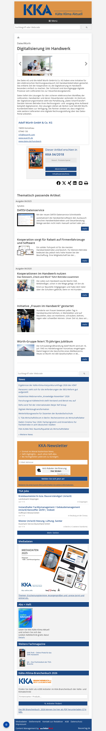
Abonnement (61, 169)
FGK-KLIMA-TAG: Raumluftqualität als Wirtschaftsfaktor (43, 429)
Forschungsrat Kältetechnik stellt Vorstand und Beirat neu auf (47, 400)
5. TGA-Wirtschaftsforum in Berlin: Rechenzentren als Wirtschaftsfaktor (51, 417)
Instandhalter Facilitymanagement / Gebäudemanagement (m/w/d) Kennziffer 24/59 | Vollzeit (49, 508)
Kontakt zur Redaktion (53, 721)
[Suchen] (87, 27)
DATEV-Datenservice (30, 210)
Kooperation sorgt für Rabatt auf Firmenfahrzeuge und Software (51, 241)
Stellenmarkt (35, 721)
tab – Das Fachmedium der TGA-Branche (39, 663)
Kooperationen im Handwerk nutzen (41, 273)
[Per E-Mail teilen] (80, 183)
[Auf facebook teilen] (58, 184)
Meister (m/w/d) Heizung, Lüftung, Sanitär (40, 520)
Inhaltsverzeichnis (60, 174)
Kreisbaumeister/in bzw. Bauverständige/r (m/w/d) (44, 496)
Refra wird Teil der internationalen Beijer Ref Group (42, 405)
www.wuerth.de (25, 138)
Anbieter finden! (54, 703)
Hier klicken (56, 471)
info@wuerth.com (26, 134)
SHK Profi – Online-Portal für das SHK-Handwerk (39, 654)
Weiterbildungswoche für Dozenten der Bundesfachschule (45, 413)
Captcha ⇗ (63, 474)
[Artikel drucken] (86, 183)
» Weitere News (25, 434)
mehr (84, 228)
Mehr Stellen (53, 532)
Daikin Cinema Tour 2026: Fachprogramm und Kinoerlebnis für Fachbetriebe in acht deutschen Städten (47, 423)
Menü (54, 20)
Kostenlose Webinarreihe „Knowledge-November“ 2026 (43, 396)
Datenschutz (76, 721)
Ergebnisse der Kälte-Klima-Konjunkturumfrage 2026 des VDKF (47, 385)
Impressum (21, 724)
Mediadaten (21, 721)
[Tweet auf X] (64, 184)
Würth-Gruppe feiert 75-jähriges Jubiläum (45, 341)
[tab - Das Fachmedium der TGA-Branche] (23, 663)
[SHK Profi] (23, 653)
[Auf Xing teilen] (69, 184)
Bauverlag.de (84, 728)
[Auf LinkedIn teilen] (75, 184)
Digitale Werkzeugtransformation (33, 409)
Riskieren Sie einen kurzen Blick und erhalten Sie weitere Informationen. (46, 485)
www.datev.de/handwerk (29, 141)
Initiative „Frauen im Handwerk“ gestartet (45, 306)
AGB (67, 721)
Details (21, 637)
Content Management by (27, 728)
